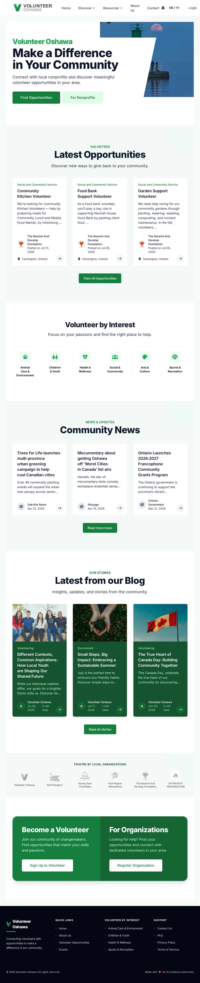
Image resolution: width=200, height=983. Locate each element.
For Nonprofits (83, 97)
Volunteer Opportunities (74, 942)
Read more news (100, 528)
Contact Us (164, 928)
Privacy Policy (166, 942)
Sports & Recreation (121, 949)
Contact (153, 8)
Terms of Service (168, 949)
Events (63, 949)
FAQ (160, 935)
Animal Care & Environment (125, 928)
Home (66, 8)
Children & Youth (118, 935)
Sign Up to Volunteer (47, 865)
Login (193, 8)
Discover (85, 8)
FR (177, 7)
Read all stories (100, 729)
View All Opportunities (100, 278)
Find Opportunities (36, 97)
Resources (111, 8)
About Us (134, 8)
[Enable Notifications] (163, 8)
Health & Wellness (119, 942)
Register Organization (135, 865)
